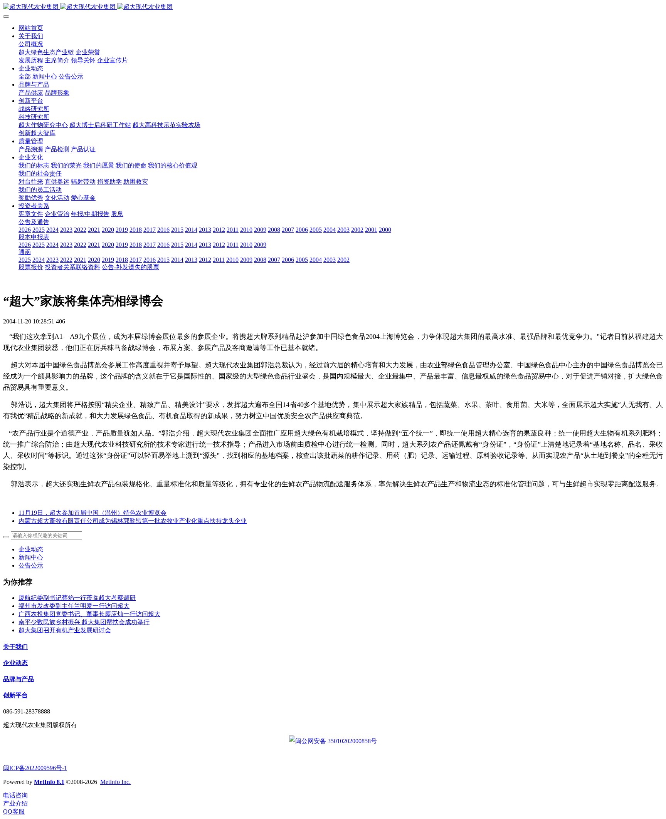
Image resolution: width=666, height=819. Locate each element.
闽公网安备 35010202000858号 (336, 741)
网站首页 (30, 28)
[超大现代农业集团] (333, 7)
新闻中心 (30, 557)
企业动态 (30, 549)
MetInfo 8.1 (49, 782)
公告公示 (30, 565)
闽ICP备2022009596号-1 (35, 768)
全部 (24, 76)
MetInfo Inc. (115, 782)
